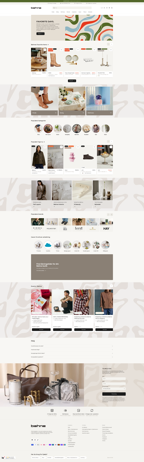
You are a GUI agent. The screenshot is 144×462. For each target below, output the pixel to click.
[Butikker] (109, 8)
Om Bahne (84, 427)
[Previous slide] (108, 44)
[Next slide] (111, 44)
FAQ (69, 427)
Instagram (104, 438)
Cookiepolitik (71, 446)
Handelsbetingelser (72, 435)
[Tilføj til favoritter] (45, 49)
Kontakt (70, 440)
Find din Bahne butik (107, 427)
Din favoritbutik (105, 386)
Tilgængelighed (71, 442)
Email (103, 381)
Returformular (71, 431)
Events (103, 435)
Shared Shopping (106, 431)
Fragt (69, 436)
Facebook (104, 436)
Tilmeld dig (114, 394)
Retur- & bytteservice (73, 429)
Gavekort (70, 438)
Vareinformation (85, 433)
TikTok (103, 440)
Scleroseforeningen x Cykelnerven (90, 429)
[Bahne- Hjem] (41, 8)
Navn (103, 376)
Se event (41, 329)
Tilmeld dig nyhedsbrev (107, 433)
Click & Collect (105, 429)
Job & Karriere (85, 431)
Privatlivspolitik (71, 444)
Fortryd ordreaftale (72, 433)
